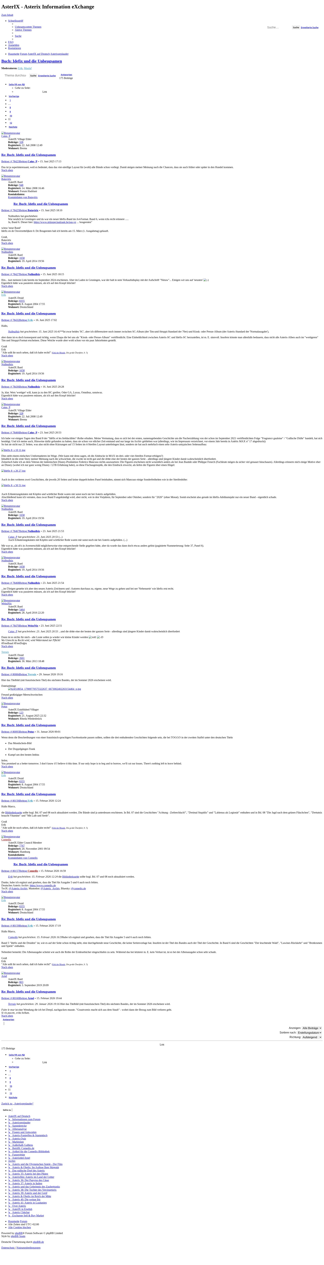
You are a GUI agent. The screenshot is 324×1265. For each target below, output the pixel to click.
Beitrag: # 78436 (14, 386)
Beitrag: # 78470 (14, 625)
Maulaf (28, 68)
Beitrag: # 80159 (14, 925)
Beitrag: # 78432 (14, 320)
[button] (16, 84)
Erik (20, 68)
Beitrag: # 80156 (14, 800)
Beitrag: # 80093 (14, 731)
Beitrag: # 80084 (14, 674)
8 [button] (10, 107)
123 (21, 712)
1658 (22, 258)
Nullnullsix (7, 251)
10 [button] (11, 115)
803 (21, 982)
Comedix (6, 839)
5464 (22, 609)
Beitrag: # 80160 (14, 998)
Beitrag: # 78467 (14, 531)
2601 (22, 658)
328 (21, 142)
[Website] (11, 201)
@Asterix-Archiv (18, 888)
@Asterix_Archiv (50, 888)
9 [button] (10, 111)
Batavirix (6, 179)
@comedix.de (78, 888)
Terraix (5, 652)
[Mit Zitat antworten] (322, 3)
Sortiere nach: (288, 1032)
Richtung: (296, 1037)
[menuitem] (28, 26)
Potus (4, 706)
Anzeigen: (295, 1028)
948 (21, 185)
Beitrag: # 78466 (14, 432)
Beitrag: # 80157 (14, 870)
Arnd (4, 976)
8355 (22, 301)
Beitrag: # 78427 (14, 274)
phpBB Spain (18, 1236)
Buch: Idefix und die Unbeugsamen (31, 61)
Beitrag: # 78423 (14, 161)
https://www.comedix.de (43, 885)
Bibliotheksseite (13, 812)
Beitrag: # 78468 (14, 582)
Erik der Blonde (58, 353)
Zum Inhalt (7, 15)
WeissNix (6, 603)
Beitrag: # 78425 (14, 210)
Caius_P (5, 136)
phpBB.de (38, 1241)
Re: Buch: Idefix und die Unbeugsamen (28, 155)
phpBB (19, 1233)
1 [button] (10, 100)
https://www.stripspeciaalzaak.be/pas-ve (55, 222)
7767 (22, 845)
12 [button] (11, 122)
